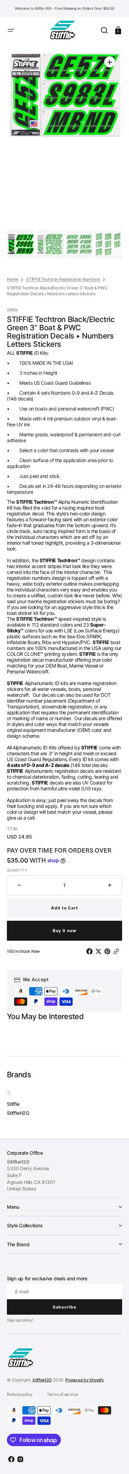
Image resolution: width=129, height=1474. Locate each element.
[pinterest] (108, 951)
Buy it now (65, 930)
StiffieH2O (18, 1113)
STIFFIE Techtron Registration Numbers (63, 279)
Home (12, 279)
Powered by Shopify (84, 1379)
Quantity (17, 870)
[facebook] (90, 951)
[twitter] (99, 951)
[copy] (117, 951)
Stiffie (13, 1104)
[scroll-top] (114, 1459)
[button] (11, 30)
